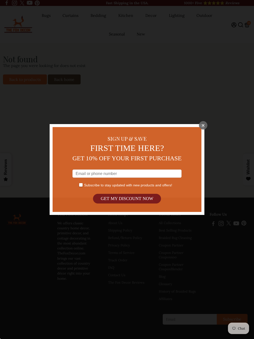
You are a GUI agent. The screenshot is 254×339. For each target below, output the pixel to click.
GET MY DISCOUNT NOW (127, 198)
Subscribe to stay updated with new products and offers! (128, 185)
